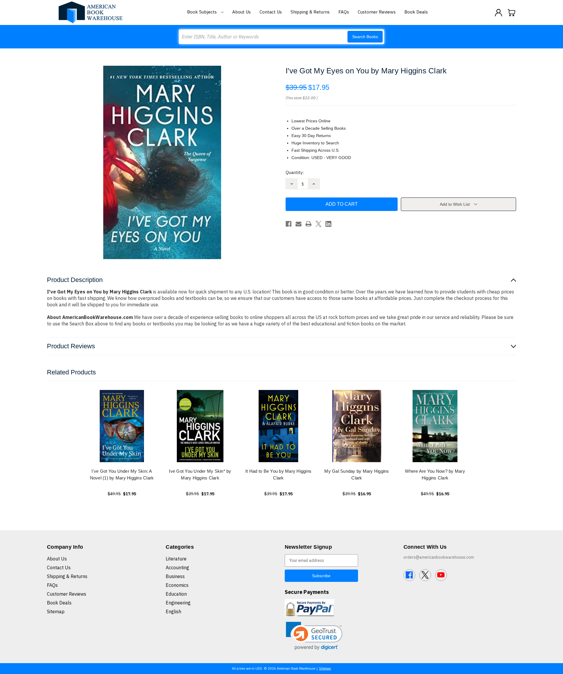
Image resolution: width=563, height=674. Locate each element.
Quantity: (295, 172)
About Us (241, 12)
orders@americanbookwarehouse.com (438, 557)
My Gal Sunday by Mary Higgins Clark (356, 474)
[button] (314, 636)
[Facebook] (288, 224)
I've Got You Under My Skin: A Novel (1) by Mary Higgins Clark (122, 474)
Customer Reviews (377, 12)
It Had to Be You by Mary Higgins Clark (278, 474)
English (173, 611)
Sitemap (56, 611)
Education (176, 594)
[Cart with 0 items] (511, 12)
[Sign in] (498, 12)
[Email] (298, 224)
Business (175, 576)
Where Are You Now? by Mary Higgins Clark (435, 474)
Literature (176, 559)
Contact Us (271, 12)
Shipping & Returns (310, 12)
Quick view (122, 426)
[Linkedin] (328, 224)
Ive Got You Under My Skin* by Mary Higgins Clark (200, 474)
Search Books (365, 36)
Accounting (177, 567)
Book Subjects (202, 12)
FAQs (343, 12)
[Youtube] (441, 575)
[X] (318, 224)
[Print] (308, 224)
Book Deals (416, 12)
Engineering (178, 603)
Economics (177, 585)
